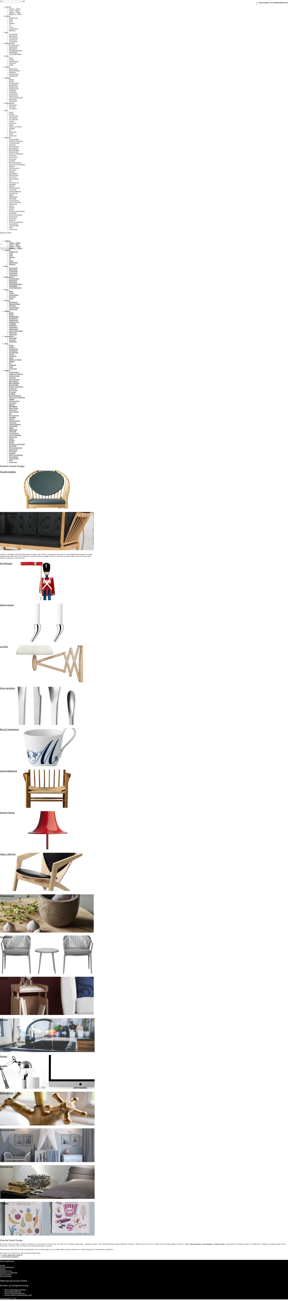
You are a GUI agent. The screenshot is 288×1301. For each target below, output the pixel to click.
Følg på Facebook (5, 1274)
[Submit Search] (22, 1)
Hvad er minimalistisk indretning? (15, 1290)
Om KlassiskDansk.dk (7, 1267)
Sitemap (2, 1269)
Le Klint (45, 556)
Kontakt (2, 1265)
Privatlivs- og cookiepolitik (8, 1272)
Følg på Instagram (6, 1276)
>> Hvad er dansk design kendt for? (11, 1255)
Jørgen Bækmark (207, 1244)
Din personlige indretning (12, 1291)
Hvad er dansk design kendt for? (15, 1293)
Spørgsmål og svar (6, 1271)
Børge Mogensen (195, 1244)
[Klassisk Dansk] (144, 2)
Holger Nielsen (220, 1244)
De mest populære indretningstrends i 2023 (18, 1295)
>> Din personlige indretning (9, 1257)
